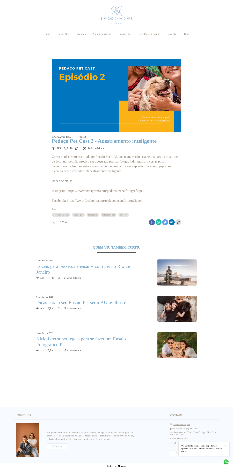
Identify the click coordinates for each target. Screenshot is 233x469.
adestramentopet (61, 214)
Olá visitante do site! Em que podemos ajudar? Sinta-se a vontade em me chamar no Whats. (201, 448)
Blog (186, 34)
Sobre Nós (63, 34)
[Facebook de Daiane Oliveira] (171, 443)
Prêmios (81, 34)
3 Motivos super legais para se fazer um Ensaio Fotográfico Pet (81, 341)
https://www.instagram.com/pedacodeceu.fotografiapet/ (106, 191)
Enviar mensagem (181, 424)
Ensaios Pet (125, 34)
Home (46, 34)
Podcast (82, 137)
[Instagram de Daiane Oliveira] (175, 443)
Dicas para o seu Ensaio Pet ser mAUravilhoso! (81, 302)
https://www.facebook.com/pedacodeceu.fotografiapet (104, 200)
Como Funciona (102, 34)
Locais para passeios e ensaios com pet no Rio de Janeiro (83, 269)
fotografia (92, 214)
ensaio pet (78, 214)
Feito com (116, 466)
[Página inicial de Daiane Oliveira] (117, 15)
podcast (123, 214)
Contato (172, 34)
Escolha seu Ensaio (149, 34)
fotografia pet (108, 214)
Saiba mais (57, 446)
